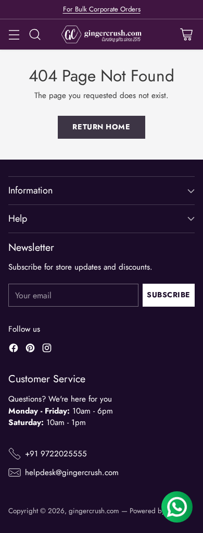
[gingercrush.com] (101, 34)
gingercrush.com (94, 511)
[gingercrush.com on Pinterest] (30, 350)
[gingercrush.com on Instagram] (47, 350)
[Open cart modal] (186, 34)
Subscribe (169, 294)
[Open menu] (13, 34)
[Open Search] (34, 34)
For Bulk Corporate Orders (102, 9)
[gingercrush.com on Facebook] (13, 350)
